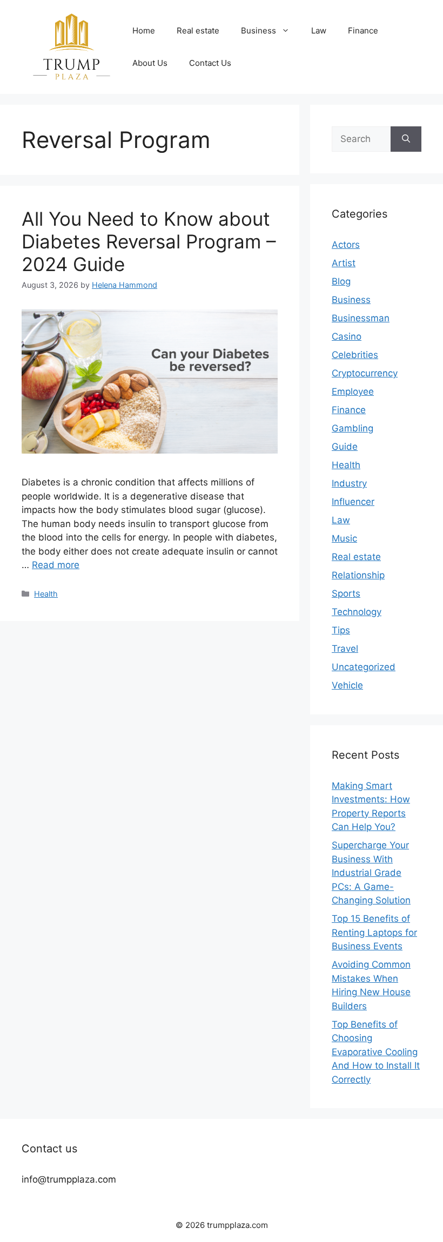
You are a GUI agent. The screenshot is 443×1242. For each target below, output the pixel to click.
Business (258, 30)
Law (318, 30)
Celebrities (355, 354)
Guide (345, 446)
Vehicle (347, 685)
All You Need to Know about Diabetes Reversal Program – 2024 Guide (149, 241)
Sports (346, 593)
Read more (55, 564)
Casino (346, 336)
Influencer (353, 501)
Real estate (198, 30)
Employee (353, 391)
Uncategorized (363, 667)
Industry (349, 483)
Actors (346, 244)
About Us (149, 63)
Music (344, 538)
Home (143, 30)
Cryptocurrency (365, 373)
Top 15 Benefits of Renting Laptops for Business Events (374, 932)
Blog (341, 281)
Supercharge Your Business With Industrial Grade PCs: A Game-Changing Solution (371, 873)
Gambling (352, 428)
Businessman (361, 318)
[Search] (406, 139)
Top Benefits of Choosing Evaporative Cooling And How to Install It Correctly (376, 1052)
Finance (363, 30)
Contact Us (210, 63)
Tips (341, 630)
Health (46, 593)
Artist (343, 263)
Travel (345, 648)
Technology (356, 611)
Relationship (358, 575)
